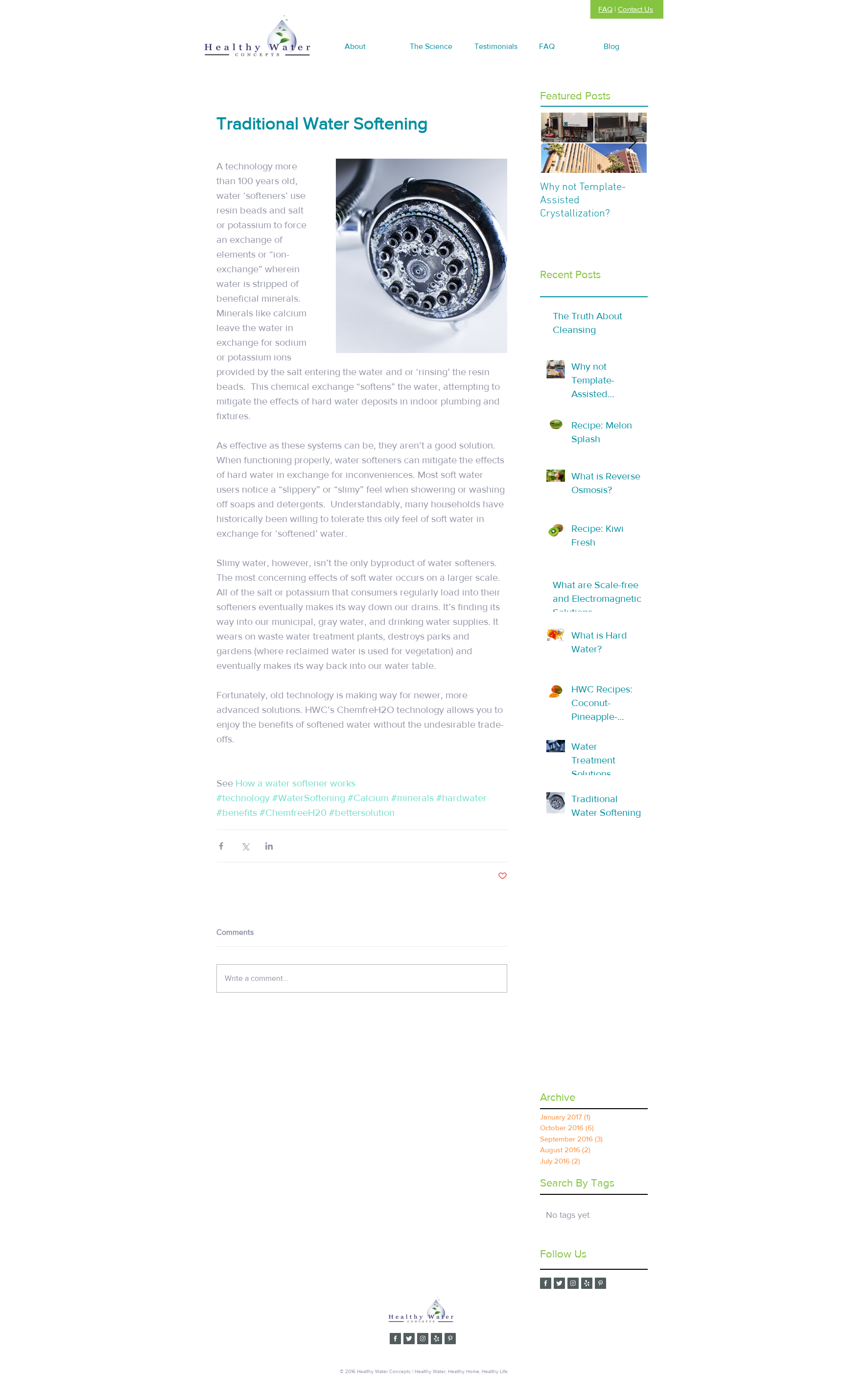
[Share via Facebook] (221, 846)
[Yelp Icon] (586, 1283)
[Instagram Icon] (573, 1283)
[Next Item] (632, 142)
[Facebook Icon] (545, 1283)
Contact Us (635, 9)
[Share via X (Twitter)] (245, 846)
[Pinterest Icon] (600, 1283)
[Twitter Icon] (559, 1283)
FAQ (605, 9)
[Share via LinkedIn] (269, 846)
